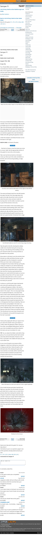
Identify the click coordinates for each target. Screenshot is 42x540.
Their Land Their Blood (30, 19)
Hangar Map (28, 56)
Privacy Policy (2, 526)
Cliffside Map (28, 49)
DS (4, 24)
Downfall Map (28, 54)
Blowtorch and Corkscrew (30, 30)
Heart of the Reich (29, 34)
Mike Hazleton (5, 14)
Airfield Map (28, 45)
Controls (4, 30)
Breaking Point (28, 32)
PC (11, 22)
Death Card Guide (29, 37)
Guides (1, 3)
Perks (26, 43)
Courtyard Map (28, 51)
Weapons (27, 41)
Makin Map (27, 57)
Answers (7, 3)
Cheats (4, 3)
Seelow (26, 63)
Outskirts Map (28, 60)
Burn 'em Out (28, 21)
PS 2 (14, 22)
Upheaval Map (28, 65)
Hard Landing (28, 16)
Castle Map (27, 48)
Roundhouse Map (29, 62)
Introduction (28, 7)
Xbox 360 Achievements (30, 69)
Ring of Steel (28, 26)
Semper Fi (27, 13)
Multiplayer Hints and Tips (31, 67)
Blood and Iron (28, 24)
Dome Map (27, 52)
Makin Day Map (28, 59)
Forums (11, 3)
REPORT (23, 476)
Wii (2, 24)
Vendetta (27, 18)
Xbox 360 (21, 22)
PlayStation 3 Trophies (30, 71)
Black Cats (27, 29)
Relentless (27, 23)
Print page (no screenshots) (7, 27)
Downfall (27, 35)
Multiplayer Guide (29, 38)
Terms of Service (8, 526)
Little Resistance (21, 30)
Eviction (27, 27)
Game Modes (28, 40)
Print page (18, 27)
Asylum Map (28, 46)
